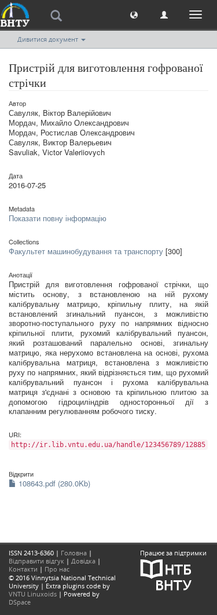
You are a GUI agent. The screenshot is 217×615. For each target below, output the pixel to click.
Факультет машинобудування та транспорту (86, 251)
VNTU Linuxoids (33, 594)
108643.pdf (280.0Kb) (53, 483)
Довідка (83, 561)
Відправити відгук (36, 561)
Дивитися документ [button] (48, 39)
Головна (74, 552)
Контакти (23, 569)
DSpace (20, 602)
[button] (134, 14)
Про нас (57, 569)
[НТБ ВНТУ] (166, 573)
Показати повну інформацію (57, 218)
